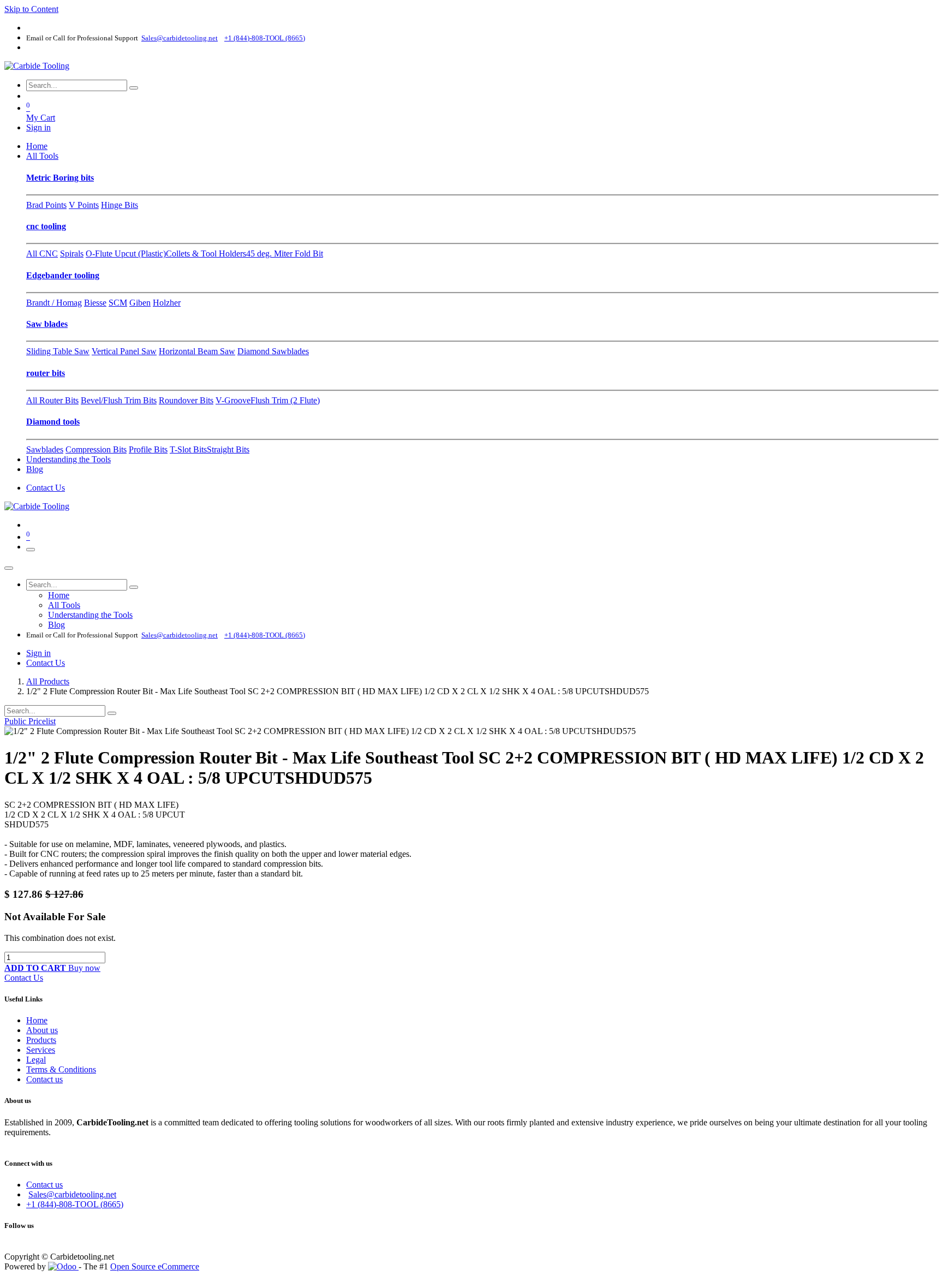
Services (40, 1049)
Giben (140, 302)
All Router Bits (52, 400)
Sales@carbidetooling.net (72, 1194)
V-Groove (233, 400)
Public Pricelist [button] (30, 721)
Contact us (44, 1079)
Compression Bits (96, 449)
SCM (118, 302)
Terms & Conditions (61, 1069)
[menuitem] (36, 146)
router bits (45, 373)
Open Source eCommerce (154, 1266)
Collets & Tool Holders (206, 253)
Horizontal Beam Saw (197, 351)
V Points (84, 205)
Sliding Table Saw (57, 351)
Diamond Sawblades (273, 351)
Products (41, 1040)
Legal (36, 1059)
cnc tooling (46, 226)
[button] (36, 968)
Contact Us (45, 487)
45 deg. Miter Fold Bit (284, 253)
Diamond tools (53, 421)
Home (36, 1020)
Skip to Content (31, 9)
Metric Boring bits (60, 177)
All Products (47, 681)
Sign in (38, 127)
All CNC (42, 253)
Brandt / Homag (54, 302)
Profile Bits (148, 449)
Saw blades (47, 324)
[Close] (8, 568)
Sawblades (44, 449)
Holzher (167, 302)
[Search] (133, 88)
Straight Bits (228, 449)
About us (42, 1030)
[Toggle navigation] (30, 549)
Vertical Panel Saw (124, 351)
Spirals (71, 253)
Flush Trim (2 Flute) (285, 400)
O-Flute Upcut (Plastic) (126, 253)
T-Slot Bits (188, 449)
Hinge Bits (119, 205)
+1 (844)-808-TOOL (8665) (74, 1204)
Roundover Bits (186, 400)
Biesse (95, 302)
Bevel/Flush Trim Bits (119, 400)
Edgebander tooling (62, 275)
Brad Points (46, 205)
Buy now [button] (84, 968)
